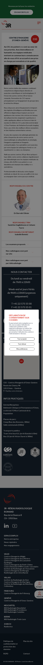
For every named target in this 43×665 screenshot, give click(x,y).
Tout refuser (22, 344)
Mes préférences (22, 349)
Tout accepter (22, 339)
